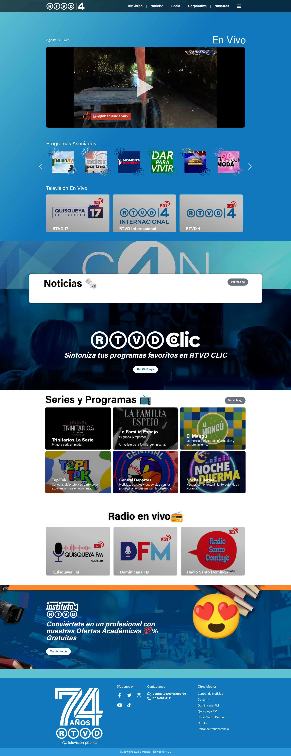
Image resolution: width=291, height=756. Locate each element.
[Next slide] (250, 166)
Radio (175, 6)
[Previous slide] (41, 166)
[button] (239, 6)
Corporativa (197, 6)
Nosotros (222, 6)
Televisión (135, 6)
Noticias (157, 6)
